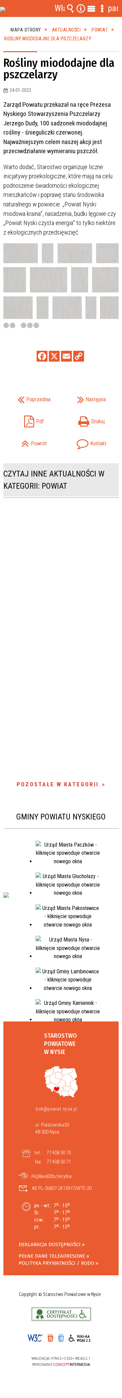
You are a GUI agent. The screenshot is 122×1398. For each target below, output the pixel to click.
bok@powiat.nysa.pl (56, 1109)
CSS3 (60, 1338)
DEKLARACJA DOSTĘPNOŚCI (50, 1244)
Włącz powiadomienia (60, 8)
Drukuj (85, 419)
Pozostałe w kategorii (58, 784)
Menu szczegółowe (102, 8)
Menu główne (91, 8)
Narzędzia (81, 8)
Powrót (27, 441)
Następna (85, 397)
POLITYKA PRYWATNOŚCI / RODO (56, 1263)
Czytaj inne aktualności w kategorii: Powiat (53, 480)
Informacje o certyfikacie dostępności (61, 1314)
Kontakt (85, 441)
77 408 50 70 (58, 1153)
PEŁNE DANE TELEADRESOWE (52, 1256)
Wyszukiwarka (70, 8)
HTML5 (50, 1338)
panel (113, 8)
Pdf (25, 419)
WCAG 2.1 (82, 1338)
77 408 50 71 (58, 1162)
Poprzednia (28, 397)
